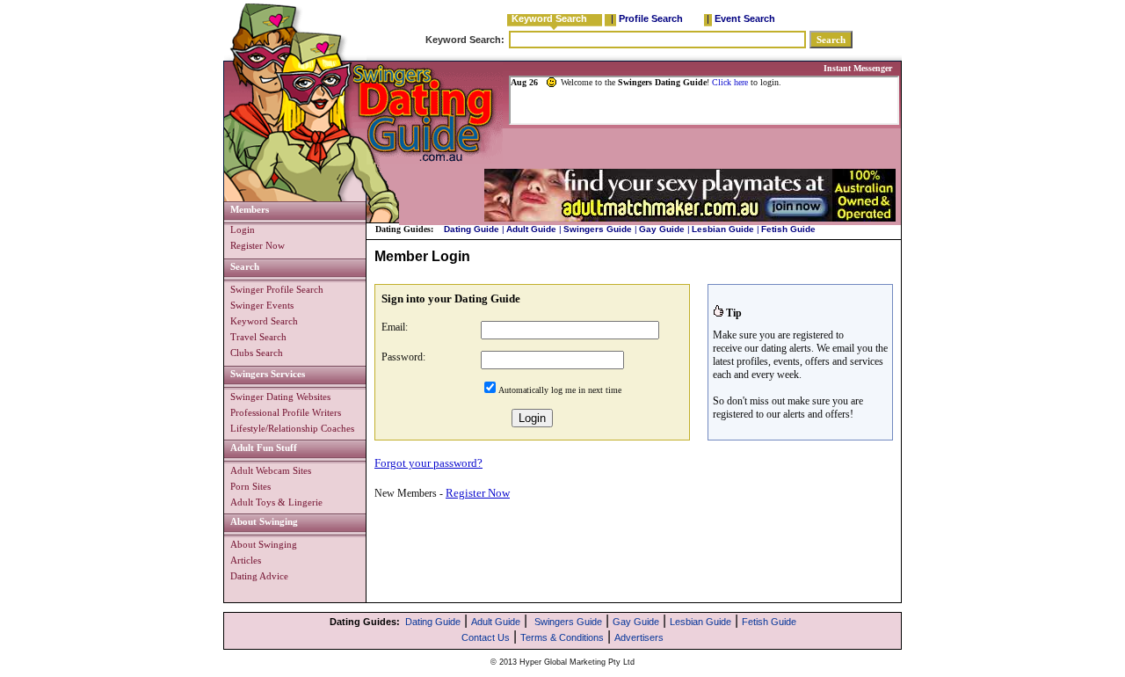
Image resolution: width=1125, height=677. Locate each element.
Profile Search (651, 18)
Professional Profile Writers (285, 412)
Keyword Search (549, 18)
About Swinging (263, 544)
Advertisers (639, 637)
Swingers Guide (598, 229)
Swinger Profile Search (276, 289)
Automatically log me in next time (559, 390)
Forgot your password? (428, 463)
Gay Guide (661, 229)
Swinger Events (262, 305)
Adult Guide (531, 229)
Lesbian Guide (723, 229)
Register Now (257, 245)
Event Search (745, 18)
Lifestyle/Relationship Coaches (292, 428)
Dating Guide (471, 229)
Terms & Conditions (562, 637)
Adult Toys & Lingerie (276, 502)
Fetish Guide (788, 229)
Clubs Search (256, 352)
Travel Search (258, 336)
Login (242, 229)
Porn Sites (250, 486)
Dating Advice (259, 576)
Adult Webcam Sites (270, 470)
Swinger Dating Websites (280, 396)
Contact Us (485, 637)
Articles (245, 560)
